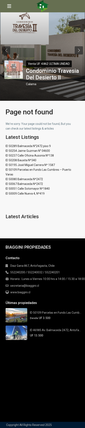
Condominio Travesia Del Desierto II (52, 74)
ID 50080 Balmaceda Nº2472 (24, 179)
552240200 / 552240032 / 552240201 (35, 272)
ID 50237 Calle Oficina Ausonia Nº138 (30, 155)
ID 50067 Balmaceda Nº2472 (24, 184)
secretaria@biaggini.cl (24, 285)
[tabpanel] (42, 50)
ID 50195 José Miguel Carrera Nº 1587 (30, 165)
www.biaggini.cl (20, 292)
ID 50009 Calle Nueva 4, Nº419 (25, 193)
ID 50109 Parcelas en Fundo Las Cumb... (55, 312)
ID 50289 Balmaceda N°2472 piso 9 (28, 146)
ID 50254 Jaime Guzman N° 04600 (28, 150)
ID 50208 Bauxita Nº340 (21, 160)
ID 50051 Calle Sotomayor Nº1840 (28, 188)
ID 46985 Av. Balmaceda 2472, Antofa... (55, 330)
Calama (31, 84)
